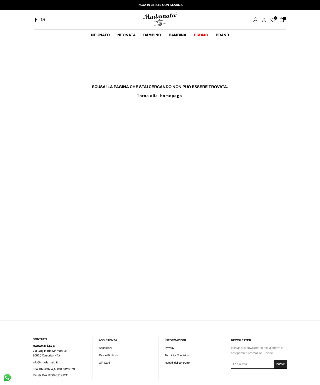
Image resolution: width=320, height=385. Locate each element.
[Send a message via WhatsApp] (7, 378)
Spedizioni (105, 347)
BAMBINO (152, 35)
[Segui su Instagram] (43, 19)
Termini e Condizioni (177, 355)
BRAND (222, 35)
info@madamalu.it (45, 362)
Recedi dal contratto (177, 362)
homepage (171, 96)
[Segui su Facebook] (36, 19)
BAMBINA (177, 35)
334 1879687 (42, 369)
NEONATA (126, 35)
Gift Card (104, 362)
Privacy (169, 347)
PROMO (201, 35)
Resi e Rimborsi (108, 355)
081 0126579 (66, 369)
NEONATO (100, 35)
